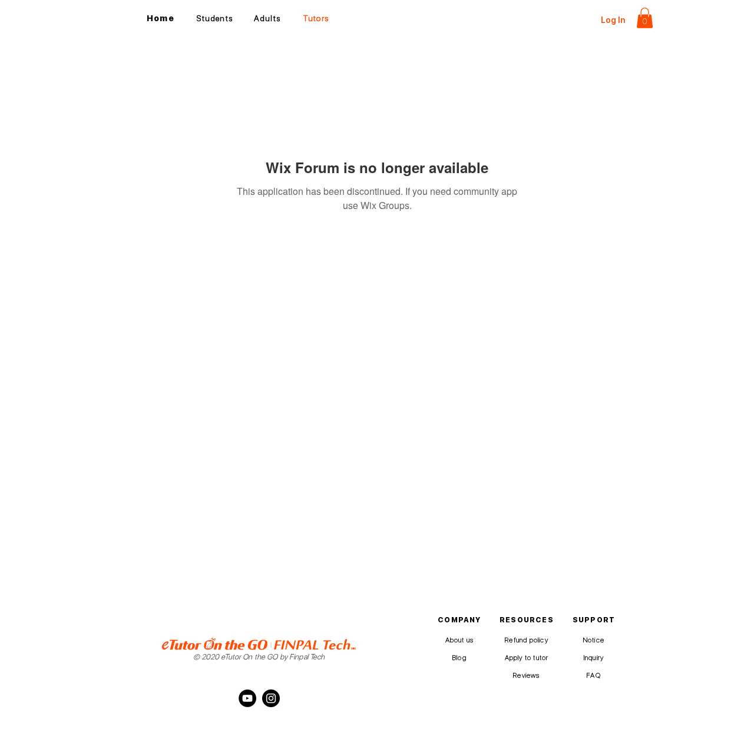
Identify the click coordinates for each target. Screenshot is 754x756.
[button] (644, 18)
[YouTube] (247, 698)
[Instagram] (271, 698)
